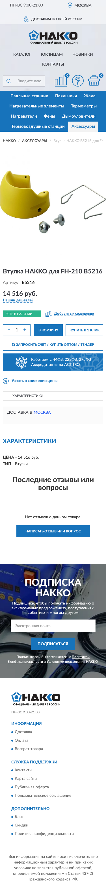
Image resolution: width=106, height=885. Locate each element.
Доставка (23, 732)
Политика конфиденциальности (44, 834)
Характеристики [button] (27, 396)
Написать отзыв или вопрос (53, 531)
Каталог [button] (22, 55)
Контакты (53, 64)
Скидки (21, 826)
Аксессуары (83, 126)
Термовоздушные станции (38, 126)
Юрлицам (52, 55)
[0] (94, 81)
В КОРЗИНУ (48, 330)
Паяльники (66, 96)
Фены (49, 116)
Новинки (82, 55)
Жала (90, 96)
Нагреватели (24, 116)
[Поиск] (8, 81)
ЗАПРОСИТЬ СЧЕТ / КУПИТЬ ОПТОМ (55, 344)
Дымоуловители (79, 116)
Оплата (21, 740)
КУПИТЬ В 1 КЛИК (84, 330)
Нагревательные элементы (36, 106)
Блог (19, 817)
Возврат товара (29, 749)
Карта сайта (26, 779)
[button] (78, 81)
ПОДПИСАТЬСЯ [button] (53, 644)
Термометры (84, 106)
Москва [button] (42, 413)
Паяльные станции (29, 96)
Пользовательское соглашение (43, 796)
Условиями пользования (66, 661)
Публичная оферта (32, 787)
